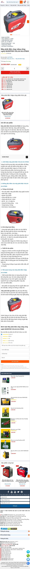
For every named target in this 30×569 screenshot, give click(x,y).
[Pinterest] (22, 492)
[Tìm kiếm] (21, 2)
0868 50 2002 (10, 559)
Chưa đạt (10, 342)
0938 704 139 (7, 557)
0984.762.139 (9, 87)
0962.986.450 (9, 81)
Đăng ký (15, 505)
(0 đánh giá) (8, 53)
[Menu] (28, 2)
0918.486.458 (8, 80)
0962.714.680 (14, 80)
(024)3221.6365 (21, 80)
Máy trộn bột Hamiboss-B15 (17, 408)
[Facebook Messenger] (28, 559)
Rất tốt (10, 336)
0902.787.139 (10, 79)
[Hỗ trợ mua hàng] (28, 555)
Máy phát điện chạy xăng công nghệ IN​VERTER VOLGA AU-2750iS (8, 113)
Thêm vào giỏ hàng (15, 72)
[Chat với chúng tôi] (28, 563)
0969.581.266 (9, 85)
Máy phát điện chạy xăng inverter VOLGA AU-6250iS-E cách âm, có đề (22, 481)
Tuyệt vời (10, 334)
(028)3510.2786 (23, 79)
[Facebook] (8, 492)
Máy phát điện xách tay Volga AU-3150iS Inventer (8, 480)
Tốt (9, 338)
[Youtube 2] (15, 492)
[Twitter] (18, 492)
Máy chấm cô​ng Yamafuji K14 (17, 376)
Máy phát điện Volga (20, 58)
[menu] (27, 157)
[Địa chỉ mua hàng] (28, 552)
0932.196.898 (16, 79)
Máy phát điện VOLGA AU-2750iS (11, 126)
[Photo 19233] (15, 21)
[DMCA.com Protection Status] (12, 528)
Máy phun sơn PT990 (15, 429)
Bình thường (11, 340)
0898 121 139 (10, 558)
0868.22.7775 (9, 83)
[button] (29, 531)
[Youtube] (12, 492)
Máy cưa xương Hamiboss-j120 (18, 440)
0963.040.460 (10, 84)
